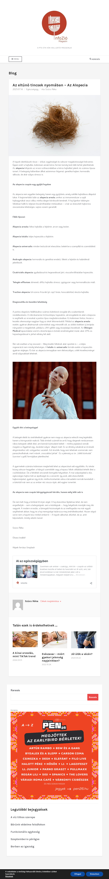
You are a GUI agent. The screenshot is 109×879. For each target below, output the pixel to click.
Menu (16, 59)
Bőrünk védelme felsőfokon (28, 824)
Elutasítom (94, 874)
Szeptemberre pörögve (25, 839)
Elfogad (77, 874)
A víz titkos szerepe (23, 817)
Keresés (15, 690)
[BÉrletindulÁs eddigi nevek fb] (54, 755)
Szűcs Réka (50, 89)
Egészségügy (32, 89)
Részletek (9, 876)
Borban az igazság (22, 846)
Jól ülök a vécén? (81, 654)
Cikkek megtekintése (50, 601)
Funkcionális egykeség (25, 831)
